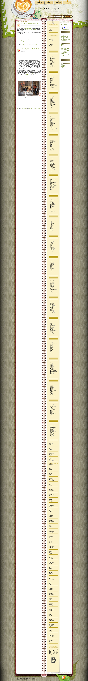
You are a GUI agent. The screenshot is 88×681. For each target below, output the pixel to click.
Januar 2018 (51, 516)
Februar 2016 (51, 543)
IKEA (50, 189)
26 (50, 653)
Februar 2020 (51, 488)
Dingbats (51, 129)
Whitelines (51, 430)
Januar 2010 (51, 634)
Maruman (51, 252)
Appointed (51, 60)
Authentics (51, 68)
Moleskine (51, 268)
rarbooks (51, 344)
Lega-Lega (51, 229)
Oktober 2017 (51, 520)
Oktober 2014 (51, 563)
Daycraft (51, 119)
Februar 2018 (51, 515)
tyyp (50, 414)
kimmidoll (51, 210)
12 (50, 651)
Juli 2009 (50, 641)
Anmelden (62, 64)
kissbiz (51, 212)
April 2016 (50, 541)
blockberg (51, 80)
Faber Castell (52, 149)
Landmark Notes (52, 223)
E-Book (50, 29)
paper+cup (51, 304)
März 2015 (50, 557)
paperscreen (51, 308)
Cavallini (51, 107)
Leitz (50, 231)
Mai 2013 (50, 584)
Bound (50, 86)
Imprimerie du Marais (53, 192)
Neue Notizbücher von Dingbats (65, 39)
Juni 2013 (50, 583)
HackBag (50, 44)
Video (67, 57)
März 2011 (50, 616)
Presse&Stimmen (58, 2)
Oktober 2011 (51, 608)
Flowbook (50, 40)
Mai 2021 (50, 470)
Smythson (51, 387)
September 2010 (51, 624)
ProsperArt (51, 334)
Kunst (50, 444)
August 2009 (51, 640)
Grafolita (51, 171)
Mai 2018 (50, 511)
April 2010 (50, 630)
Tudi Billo (51, 411)
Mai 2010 (50, 629)
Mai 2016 (50, 540)
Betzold (51, 78)
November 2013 (51, 577)
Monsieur (51, 270)
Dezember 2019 (51, 490)
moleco (51, 267)
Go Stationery (52, 169)
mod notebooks (52, 264)
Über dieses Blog (39, 2)
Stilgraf (51, 393)
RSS (61, 24)
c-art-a (51, 98)
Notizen (62, 52)
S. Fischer (51, 368)
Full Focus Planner (52, 164)
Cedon (51, 108)
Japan (62, 49)
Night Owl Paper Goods (53, 280)
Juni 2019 (50, 496)
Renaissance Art (52, 353)
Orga (49, 448)
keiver (50, 209)
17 (57, 651)
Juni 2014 (50, 568)
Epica (50, 145)
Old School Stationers (53, 293)
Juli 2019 (50, 495)
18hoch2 (51, 47)
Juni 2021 (50, 469)
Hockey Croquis (52, 184)
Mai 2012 (50, 599)
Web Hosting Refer (63, 68)
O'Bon (50, 288)
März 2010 (50, 631)
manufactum (51, 249)
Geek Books (51, 166)
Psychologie (66, 53)
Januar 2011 (50, 619)
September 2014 (51, 564)
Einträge (63, 65)
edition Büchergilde (52, 141)
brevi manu (51, 89)
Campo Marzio (52, 102)
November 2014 (51, 562)
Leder (68, 50)
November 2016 (51, 532)
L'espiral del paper (52, 219)
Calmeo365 (51, 101)
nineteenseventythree (53, 281)
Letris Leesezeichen (28, 28)
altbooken (51, 55)
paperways (51, 310)
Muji (50, 274)
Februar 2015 (51, 558)
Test (49, 455)
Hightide (51, 183)
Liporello (51, 242)
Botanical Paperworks (53, 85)
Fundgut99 (51, 165)
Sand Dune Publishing (53, 370)
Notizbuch (66, 51)
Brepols (51, 88)
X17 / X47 (51, 435)
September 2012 (51, 594)
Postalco (51, 331)
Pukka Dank (51, 335)
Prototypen (38, 108)
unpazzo (51, 416)
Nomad (51, 284)
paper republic (52, 303)
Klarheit (51, 213)
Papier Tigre (51, 311)
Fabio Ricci (51, 150)
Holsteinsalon (52, 186)
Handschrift (67, 48)
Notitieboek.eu (52, 286)
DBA (50, 120)
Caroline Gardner (52, 104)
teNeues (51, 405)
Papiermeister (52, 312)
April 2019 (50, 499)
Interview (50, 442)
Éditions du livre (52, 142)
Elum (50, 143)
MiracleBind (51, 263)
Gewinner (32, 44)
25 (49, 653)
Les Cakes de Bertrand (53, 232)
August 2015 (51, 551)
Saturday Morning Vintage (53, 371)
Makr (50, 246)
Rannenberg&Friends (53, 343)
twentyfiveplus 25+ (52, 413)
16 (56, 651)
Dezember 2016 (51, 531)
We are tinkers (52, 425)
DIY (50, 131)
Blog (66, 44)
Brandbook (30, 108)
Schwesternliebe (52, 375)
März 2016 (50, 542)
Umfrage (50, 458)
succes (51, 395)
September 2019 (51, 494)
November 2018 (51, 505)
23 (56, 652)
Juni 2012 (50, 598)
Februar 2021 (51, 474)
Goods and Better (52, 170)
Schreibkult (51, 374)
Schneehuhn (51, 372)
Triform (51, 410)
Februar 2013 (51, 588)
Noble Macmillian (52, 282)
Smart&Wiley (51, 386)
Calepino (51, 99)
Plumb (50, 326)
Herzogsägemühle (52, 182)
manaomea (51, 247)
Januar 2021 (51, 475)
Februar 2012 (51, 603)
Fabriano (51, 151)
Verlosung (39, 44)
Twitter (62, 55)
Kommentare (63, 66)
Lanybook (51, 224)
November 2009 (51, 636)
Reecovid (51, 348)
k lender (51, 201)
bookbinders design (52, 84)
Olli (26, 29)
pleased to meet (52, 325)
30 (56, 653)
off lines (51, 290)
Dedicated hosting (63, 69)
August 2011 (50, 610)
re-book (51, 345)
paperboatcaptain (52, 306)
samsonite (51, 369)
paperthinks (51, 309)
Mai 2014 (50, 569)
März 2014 (50, 572)
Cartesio (51, 106)
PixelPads (51, 324)
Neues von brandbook (23, 100)
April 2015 (50, 556)
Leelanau (51, 228)
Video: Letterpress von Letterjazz (24, 41)
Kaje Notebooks (52, 204)
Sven (29, 29)
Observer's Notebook (53, 289)
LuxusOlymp (51, 243)
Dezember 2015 (51, 546)
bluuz (50, 81)
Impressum (48, 2)
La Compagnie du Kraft (53, 220)
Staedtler (51, 389)
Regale (50, 449)
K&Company (51, 202)
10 (57, 650)
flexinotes (51, 159)
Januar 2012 (51, 604)
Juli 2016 (50, 537)
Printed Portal (52, 333)
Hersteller (50, 45)
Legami (51, 230)
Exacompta (51, 148)
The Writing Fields (52, 406)
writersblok (51, 434)
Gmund (51, 168)
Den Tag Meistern (52, 123)
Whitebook (51, 429)
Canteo (51, 103)
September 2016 (51, 535)
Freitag (51, 162)
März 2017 (50, 527)
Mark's (51, 251)
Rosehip (51, 364)
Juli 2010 (50, 626)
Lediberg (51, 227)
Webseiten (50, 460)
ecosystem (51, 139)
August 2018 (51, 509)
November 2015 (51, 547)
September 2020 (51, 480)
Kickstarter (63, 50)
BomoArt (51, 82)
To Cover (51, 407)
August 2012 (51, 595)
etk (50, 147)
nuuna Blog (39, 53)
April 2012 (50, 600)
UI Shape (51, 415)
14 (53, 651)
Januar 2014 (51, 574)
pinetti (50, 322)
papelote (51, 302)
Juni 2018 (50, 510)
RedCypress (51, 347)
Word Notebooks (52, 431)
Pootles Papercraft (52, 330)
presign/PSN (51, 332)
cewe (50, 109)
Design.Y (51, 124)
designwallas (51, 125)
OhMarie (27, 74)
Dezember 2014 (51, 561)
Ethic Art (51, 146)
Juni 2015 (50, 553)
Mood (50, 271)
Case (35, 679)
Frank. (51, 161)
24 (57, 652)
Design (63, 45)
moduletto (51, 266)
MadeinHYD (51, 244)
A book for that (52, 48)
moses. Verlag (52, 272)
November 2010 (51, 621)
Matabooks (51, 253)
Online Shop (31, 73)
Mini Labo (51, 261)
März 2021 (50, 473)
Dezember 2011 (51, 605)
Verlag (50, 459)
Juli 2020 (50, 483)
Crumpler (51, 117)
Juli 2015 (50, 552)
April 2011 (50, 615)
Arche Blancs (52, 61)
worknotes (51, 432)
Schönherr (51, 373)
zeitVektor (51, 436)
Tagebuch (50, 454)
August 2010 (51, 625)
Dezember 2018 (51, 504)
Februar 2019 (51, 501)
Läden (22, 108)
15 (54, 651)
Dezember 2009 (51, 635)
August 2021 (51, 467)
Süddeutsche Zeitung (53, 396)
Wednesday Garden (52, 427)
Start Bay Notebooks (53, 390)
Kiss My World (52, 211)
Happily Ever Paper (52, 179)
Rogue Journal (52, 362)
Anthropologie (52, 58)
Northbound (51, 285)
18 (49, 652)
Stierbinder (51, 391)
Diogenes (51, 130)
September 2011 (51, 609)
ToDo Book (51, 408)
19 (50, 652)
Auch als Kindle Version (65, 29)
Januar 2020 (51, 489)
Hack (49, 43)
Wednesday (51, 426)
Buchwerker (51, 96)
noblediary (51, 283)
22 (54, 652)
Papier (62, 53)
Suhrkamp (51, 397)
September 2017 (51, 521)
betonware (51, 77)
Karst (50, 207)
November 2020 (51, 478)
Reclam (51, 346)
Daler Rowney (52, 118)
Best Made (51, 76)
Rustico (51, 367)
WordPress (33, 678)
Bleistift (65, 44)
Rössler (51, 365)
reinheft (51, 350)
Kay (27, 29)
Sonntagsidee (51, 453)
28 (53, 653)
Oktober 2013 (51, 578)
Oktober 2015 (51, 548)
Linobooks (51, 241)
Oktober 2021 (51, 464)
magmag (51, 245)
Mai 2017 (50, 525)
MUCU (51, 273)
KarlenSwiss (51, 206)
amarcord (51, 57)
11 (49, 651)
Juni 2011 (50, 613)
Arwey (50, 65)
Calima (51, 100)
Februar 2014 (51, 573)
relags (50, 352)
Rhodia (51, 355)
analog (62, 44)
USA (64, 55)
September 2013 (51, 579)
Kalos (50, 205)
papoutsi (51, 314)
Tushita (51, 412)
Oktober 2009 (51, 637)
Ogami (51, 291)
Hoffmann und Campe (53, 185)
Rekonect (51, 351)
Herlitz (50, 181)
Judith (31, 29)
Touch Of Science (52, 409)
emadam (51, 144)
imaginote (51, 191)
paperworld (65, 52)
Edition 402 (51, 140)
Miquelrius (51, 262)
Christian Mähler (23, 26)
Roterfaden (51, 366)
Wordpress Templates (20, 679)
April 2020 (50, 485)
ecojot (50, 138)
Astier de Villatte (52, 66)
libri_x (50, 240)
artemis (51, 64)
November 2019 (51, 491)
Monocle (51, 269)
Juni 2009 (50, 642)
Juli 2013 (50, 582)
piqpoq (51, 323)
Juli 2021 (50, 468)
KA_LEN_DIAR (52, 203)
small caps (51, 385)
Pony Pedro (51, 329)
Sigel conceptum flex (64, 40)
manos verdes (52, 248)
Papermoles (51, 307)
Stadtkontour (51, 388)
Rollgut (51, 363)
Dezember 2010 (51, 620)
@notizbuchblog (65, 24)
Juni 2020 (50, 484)
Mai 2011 (50, 614)
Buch (49, 38)
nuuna (18, 53)
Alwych (51, 56)
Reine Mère (51, 349)
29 (54, 653)
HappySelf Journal (52, 180)
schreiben (50, 450)
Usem (50, 417)
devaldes (29, 44)
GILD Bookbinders (52, 167)
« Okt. (49, 654)
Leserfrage (62, 51)
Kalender (50, 443)
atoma (50, 67)
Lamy (50, 222)
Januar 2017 (51, 530)
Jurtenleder (51, 200)
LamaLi (51, 221)
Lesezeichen (35, 44)
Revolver (51, 354)
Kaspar (51, 208)
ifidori (50, 188)
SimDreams (51, 384)
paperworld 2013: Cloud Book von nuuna (26, 101)
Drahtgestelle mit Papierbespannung (25, 40)
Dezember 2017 (51, 517)
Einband (50, 39)
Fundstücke (23, 44)
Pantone (51, 301)
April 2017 (50, 526)
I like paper (51, 187)
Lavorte (51, 225)
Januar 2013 (51, 589)
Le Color (51, 226)
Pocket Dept (51, 327)
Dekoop (51, 122)
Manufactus (51, 250)
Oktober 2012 (51, 593)
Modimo (51, 265)
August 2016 (51, 536)
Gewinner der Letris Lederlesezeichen (30, 23)
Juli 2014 (50, 567)
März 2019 (50, 500)
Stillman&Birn (51, 394)
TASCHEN (51, 404)
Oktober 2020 (51, 479)
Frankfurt (33, 108)
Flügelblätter (51, 160)
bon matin (51, 83)
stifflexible (51, 392)
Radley (51, 342)
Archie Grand (52, 62)
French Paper (52, 163)
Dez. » (52, 654)
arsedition (51, 63)
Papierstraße (51, 313)
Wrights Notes (52, 433)
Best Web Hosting (30, 679)
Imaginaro (51, 190)
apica (50, 59)
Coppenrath (51, 116)
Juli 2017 (50, 522)
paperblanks (51, 305)
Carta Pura (51, 105)
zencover (51, 437)
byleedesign (51, 97)
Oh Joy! (51, 292)
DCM (50, 121)
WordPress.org (63, 67)
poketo (51, 328)
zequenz (51, 438)
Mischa (35, 29)
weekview (51, 428)
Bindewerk (51, 79)
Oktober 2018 (51, 506)
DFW (50, 126)
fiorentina (51, 158)
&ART (50, 46)
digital (62, 47)
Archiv (67, 2)
